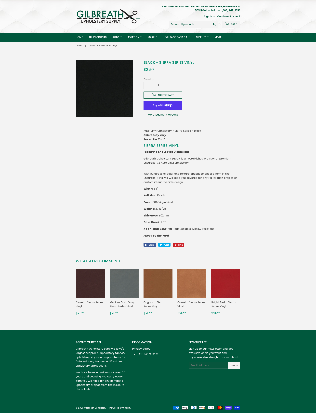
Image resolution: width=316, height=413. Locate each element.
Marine (153, 37)
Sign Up (234, 365)
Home (79, 37)
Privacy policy (141, 349)
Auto (116, 37)
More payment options (163, 115)
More (218, 37)
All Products (98, 37)
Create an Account (228, 16)
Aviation (134, 37)
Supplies (201, 37)
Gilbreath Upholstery (95, 407)
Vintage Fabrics (176, 37)
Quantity (149, 79)
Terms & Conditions (145, 354)
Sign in (208, 16)
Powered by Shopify (120, 407)
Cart (233, 24)
